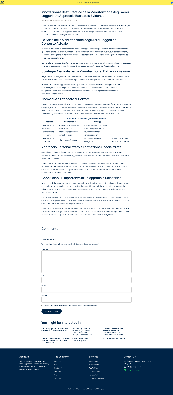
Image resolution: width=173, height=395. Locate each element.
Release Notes (94, 375)
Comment (45, 249)
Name (43, 276)
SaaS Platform (94, 365)
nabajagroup (92, 3)
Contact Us (58, 368)
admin (50, 20)
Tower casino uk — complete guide (80, 339)
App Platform (93, 368)
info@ (86, 3)
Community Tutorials (96, 378)
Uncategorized (58, 20)
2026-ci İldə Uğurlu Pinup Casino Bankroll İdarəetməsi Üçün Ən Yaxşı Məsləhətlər (55, 340)
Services (57, 378)
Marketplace (93, 361)
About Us (57, 361)
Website (44, 296)
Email (43, 286)
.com (97, 3)
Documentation (94, 371)
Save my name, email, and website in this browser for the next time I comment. (70, 305)
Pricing (56, 375)
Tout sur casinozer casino (114, 338)
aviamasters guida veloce (52, 113)
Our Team (57, 371)
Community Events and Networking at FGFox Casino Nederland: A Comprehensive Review (82, 331)
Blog (55, 365)
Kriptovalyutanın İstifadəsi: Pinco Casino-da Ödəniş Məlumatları (55, 329)
